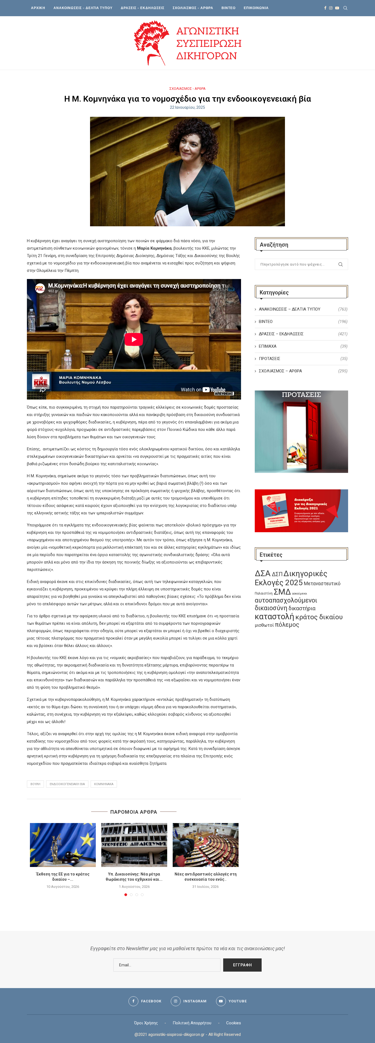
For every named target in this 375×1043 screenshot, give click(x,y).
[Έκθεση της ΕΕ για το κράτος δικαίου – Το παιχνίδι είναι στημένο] (63, 845)
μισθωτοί (264, 625)
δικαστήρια (302, 608)
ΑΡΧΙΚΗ (38, 8)
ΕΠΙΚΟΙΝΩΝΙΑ (256, 8)
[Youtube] (337, 8)
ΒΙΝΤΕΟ (229, 8)
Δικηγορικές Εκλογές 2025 (291, 578)
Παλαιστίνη (264, 593)
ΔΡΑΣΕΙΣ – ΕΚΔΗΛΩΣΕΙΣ (142, 8)
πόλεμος (287, 624)
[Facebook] (325, 8)
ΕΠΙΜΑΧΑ (303, 346)
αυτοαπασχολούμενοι (286, 600)
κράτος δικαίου (319, 617)
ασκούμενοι (299, 593)
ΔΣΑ (263, 573)
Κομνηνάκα (103, 784)
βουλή (35, 784)
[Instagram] (330, 8)
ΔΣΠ (277, 574)
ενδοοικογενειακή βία (67, 784)
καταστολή (274, 616)
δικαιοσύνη (271, 608)
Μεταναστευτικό (322, 583)
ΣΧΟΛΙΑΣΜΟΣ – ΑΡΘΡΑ (193, 8)
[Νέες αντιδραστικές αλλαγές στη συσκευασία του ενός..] (206, 845)
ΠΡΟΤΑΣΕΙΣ (303, 358)
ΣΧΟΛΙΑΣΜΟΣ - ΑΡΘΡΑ (187, 89)
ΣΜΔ (282, 591)
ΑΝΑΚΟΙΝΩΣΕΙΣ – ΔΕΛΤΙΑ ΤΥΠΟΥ (83, 8)
